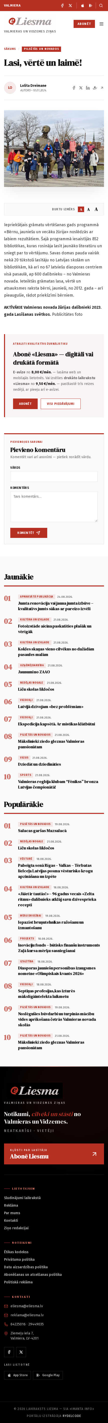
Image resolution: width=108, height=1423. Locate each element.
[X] (70, 6)
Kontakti (11, 1220)
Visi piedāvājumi (61, 404)
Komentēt (25, 533)
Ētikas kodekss (16, 1252)
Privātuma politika (19, 1259)
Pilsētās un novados (41, 49)
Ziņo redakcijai (16, 1228)
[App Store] (83, 6)
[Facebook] (62, 6)
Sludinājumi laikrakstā (22, 1198)
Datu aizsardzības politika (26, 1267)
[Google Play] (91, 6)
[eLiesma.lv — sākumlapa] (30, 21)
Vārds (15, 467)
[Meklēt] (100, 6)
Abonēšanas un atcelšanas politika (33, 1275)
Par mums (12, 1213)
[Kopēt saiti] (102, 88)
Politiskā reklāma (18, 1282)
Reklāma (11, 1205)
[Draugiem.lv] (95, 88)
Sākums (10, 49)
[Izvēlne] (101, 23)
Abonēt (84, 24)
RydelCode (72, 1416)
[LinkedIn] (88, 88)
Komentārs (19, 488)
